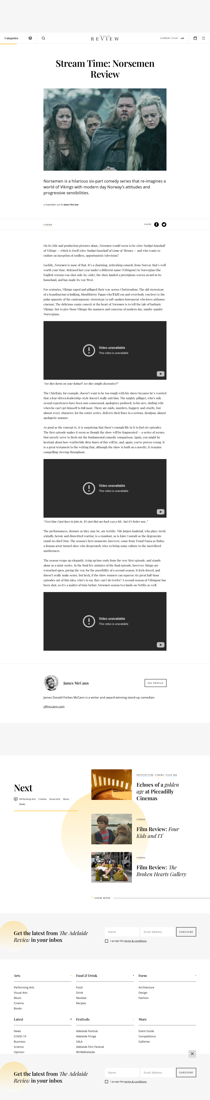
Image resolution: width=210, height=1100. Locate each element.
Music (66, 799)
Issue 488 (171, 775)
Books (22, 804)
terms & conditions (135, 941)
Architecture (145, 775)
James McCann (71, 204)
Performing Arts (27, 799)
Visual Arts (54, 799)
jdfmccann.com (54, 707)
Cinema (48, 224)
